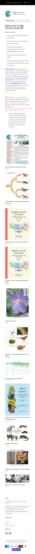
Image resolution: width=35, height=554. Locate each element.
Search (7, 521)
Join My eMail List (10, 525)
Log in (8, 2)
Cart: (28, 2)
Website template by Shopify (16, 542)
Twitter (6, 533)
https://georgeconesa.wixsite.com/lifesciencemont (18, 108)
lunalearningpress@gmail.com (16, 110)
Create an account (16, 2)
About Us (7, 523)
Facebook (10, 533)
